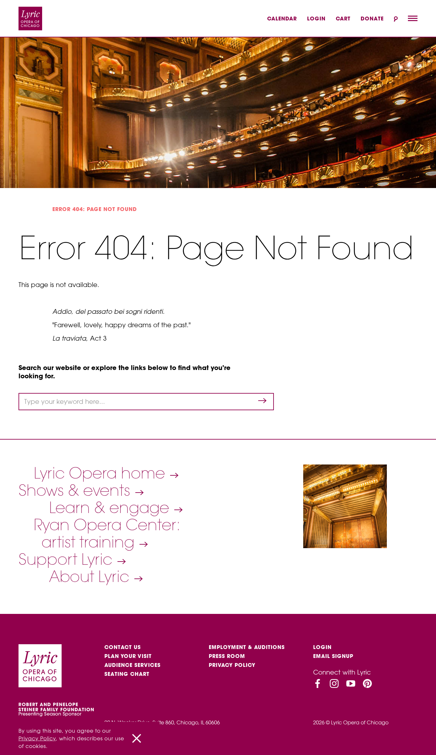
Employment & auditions (247, 647)
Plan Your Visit (128, 656)
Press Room (227, 656)
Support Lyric (68, 559)
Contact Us (122, 647)
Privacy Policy (232, 664)
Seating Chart (126, 673)
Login (316, 18)
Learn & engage (111, 507)
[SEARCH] (396, 19)
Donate (372, 18)
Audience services (132, 664)
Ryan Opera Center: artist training (107, 533)
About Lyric (91, 576)
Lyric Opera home (101, 473)
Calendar (282, 18)
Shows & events (76, 490)
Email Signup (333, 656)
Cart (343, 18)
